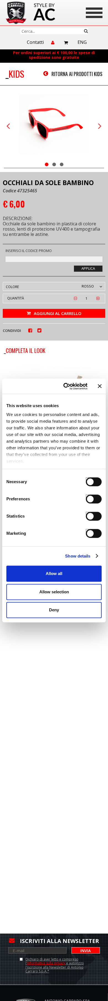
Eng (82, 42)
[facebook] (30, 330)
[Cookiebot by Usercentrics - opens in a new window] (65, 386)
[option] (54, 124)
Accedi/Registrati (53, 45)
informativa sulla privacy (46, 963)
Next (99, 126)
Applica (88, 268)
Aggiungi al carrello (57, 313)
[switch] (89, 496)
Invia (85, 950)
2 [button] (54, 164)
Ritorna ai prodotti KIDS (77, 73)
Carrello (66, 43)
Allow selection (54, 591)
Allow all (54, 573)
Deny (54, 609)
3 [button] (61, 164)
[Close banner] (100, 386)
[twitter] (39, 330)
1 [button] (46, 164)
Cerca (86, 31)
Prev (8, 126)
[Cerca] (54, 31)
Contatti (35, 42)
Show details (77, 556)
